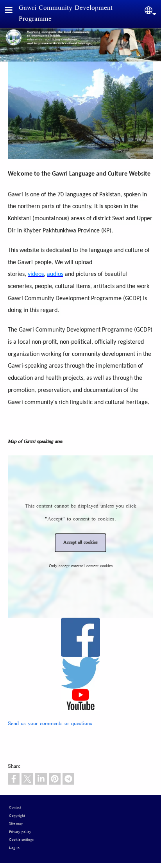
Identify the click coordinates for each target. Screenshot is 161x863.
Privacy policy (20, 832)
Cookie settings (21, 840)
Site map (16, 823)
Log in (14, 848)
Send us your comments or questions (50, 724)
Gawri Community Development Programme (66, 14)
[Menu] (13, 11)
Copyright (17, 816)
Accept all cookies (80, 542)
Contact (15, 807)
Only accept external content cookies (81, 566)
